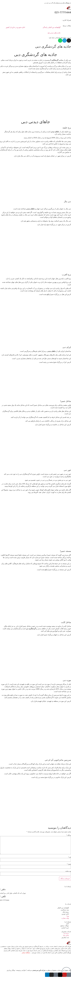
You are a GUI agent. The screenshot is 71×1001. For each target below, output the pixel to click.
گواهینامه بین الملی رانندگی (51, 27)
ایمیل (69, 864)
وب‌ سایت (68, 871)
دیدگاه (68, 835)
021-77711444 (63, 12)
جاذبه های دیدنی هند (54, 33)
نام (69, 857)
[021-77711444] (2, 12)
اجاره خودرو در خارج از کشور (15, 27)
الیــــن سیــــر (57, 3)
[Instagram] (51, 975)
